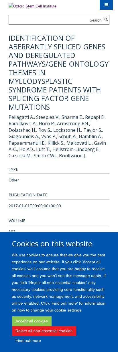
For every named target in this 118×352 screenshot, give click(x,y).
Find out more (28, 340)
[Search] (106, 20)
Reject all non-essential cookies (43, 330)
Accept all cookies (31, 321)
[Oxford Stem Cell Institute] (32, 4)
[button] (106, 5)
